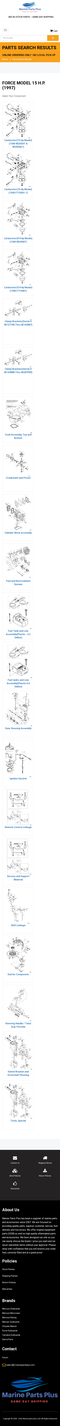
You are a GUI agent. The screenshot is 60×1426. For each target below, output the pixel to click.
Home (5, 59)
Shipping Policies (10, 1276)
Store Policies (8, 1269)
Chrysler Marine (9, 1326)
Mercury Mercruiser (11, 1313)
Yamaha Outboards (11, 1335)
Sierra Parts (7, 1339)
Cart (55, 31)
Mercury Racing (9, 1317)
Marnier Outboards (11, 1322)
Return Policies (9, 1282)
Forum (5, 1357)
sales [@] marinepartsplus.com (20, 1365)
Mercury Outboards (11, 1309)
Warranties (7, 1289)
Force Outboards (9, 1330)
